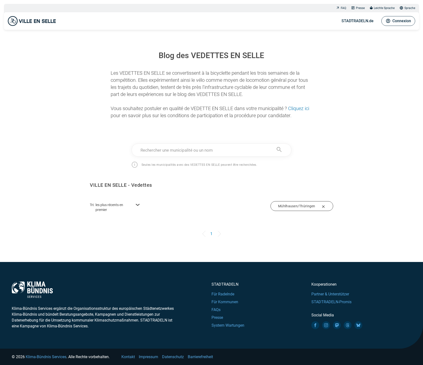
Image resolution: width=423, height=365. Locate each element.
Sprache (409, 8)
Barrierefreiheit (200, 357)
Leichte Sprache (384, 8)
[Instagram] (326, 325)
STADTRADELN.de (357, 21)
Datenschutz (173, 357)
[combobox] (212, 150)
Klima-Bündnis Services (46, 357)
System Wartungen (228, 325)
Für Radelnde (223, 294)
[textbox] (212, 150)
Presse (360, 8)
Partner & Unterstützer (330, 294)
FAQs (216, 309)
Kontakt (128, 357)
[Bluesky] (358, 325)
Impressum (148, 357)
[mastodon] (337, 325)
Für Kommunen (225, 302)
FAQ (343, 8)
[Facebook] (315, 325)
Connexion (401, 21)
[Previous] (205, 231)
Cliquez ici (298, 108)
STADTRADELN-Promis (331, 302)
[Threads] (348, 325)
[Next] (218, 231)
